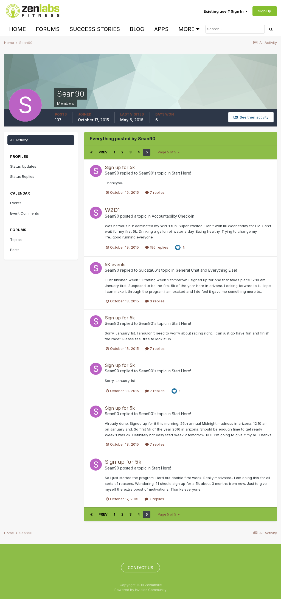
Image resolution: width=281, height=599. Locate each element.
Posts (14, 250)
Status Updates (23, 166)
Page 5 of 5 (168, 152)
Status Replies (22, 176)
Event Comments (24, 213)
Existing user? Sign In (224, 11)
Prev (103, 152)
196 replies (158, 247)
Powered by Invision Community (140, 590)
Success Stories (94, 29)
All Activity (19, 140)
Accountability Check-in (173, 216)
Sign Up (264, 11)
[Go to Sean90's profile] (96, 171)
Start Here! (181, 173)
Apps (161, 29)
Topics (16, 239)
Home (17, 29)
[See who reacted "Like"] (178, 247)
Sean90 (112, 173)
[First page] (91, 152)
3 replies (157, 301)
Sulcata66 (148, 270)
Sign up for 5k (120, 167)
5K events (115, 264)
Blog (137, 29)
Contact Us (140, 567)
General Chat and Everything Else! (206, 270)
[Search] (271, 29)
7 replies (157, 192)
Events (15, 203)
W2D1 (112, 210)
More (186, 29)
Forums (48, 29)
